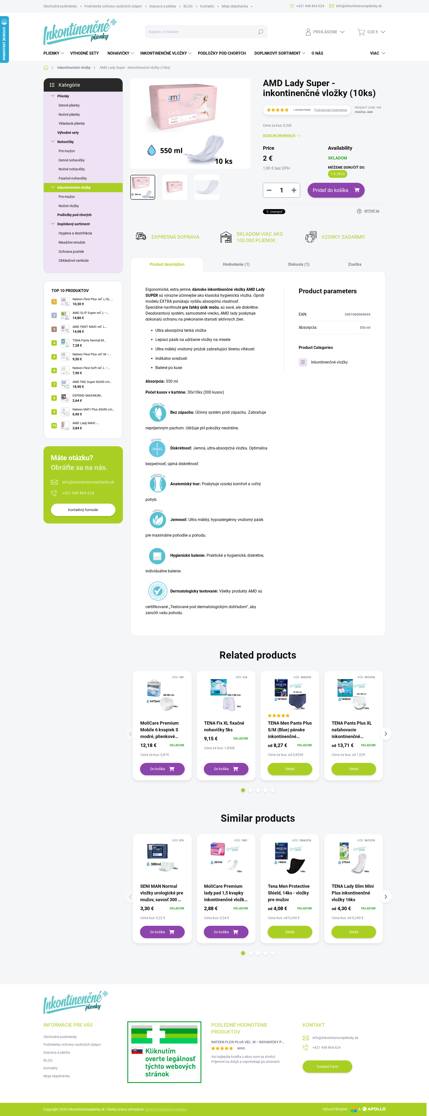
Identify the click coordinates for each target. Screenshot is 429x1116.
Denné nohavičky (72, 160)
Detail (290, 769)
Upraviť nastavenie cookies (165, 1109)
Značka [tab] (354, 264)
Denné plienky (69, 105)
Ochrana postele (71, 252)
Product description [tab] (167, 264)
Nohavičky (65, 142)
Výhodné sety (68, 133)
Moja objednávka (235, 6)
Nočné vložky (69, 206)
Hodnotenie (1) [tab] (236, 264)
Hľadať (260, 32)
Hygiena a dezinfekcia (75, 233)
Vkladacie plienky (72, 123)
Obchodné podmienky (60, 6)
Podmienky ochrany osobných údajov (113, 6)
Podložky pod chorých (74, 215)
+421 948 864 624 (78, 493)
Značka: (364, 112)
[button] (243, 790)
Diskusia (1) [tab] (299, 264)
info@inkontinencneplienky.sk (88, 482)
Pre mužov (67, 151)
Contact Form (327, 1067)
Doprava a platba (162, 6)
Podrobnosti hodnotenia (330, 110)
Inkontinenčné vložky (74, 187)
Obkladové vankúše (74, 260)
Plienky (63, 96)
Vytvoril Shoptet (335, 1109)
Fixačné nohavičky (73, 178)
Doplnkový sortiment (73, 224)
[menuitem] (54, 53)
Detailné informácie (279, 135)
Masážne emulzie (72, 242)
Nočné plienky (69, 114)
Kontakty (207, 6)
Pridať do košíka (330, 190)
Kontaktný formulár (83, 510)
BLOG (188, 6)
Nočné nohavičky (72, 169)
